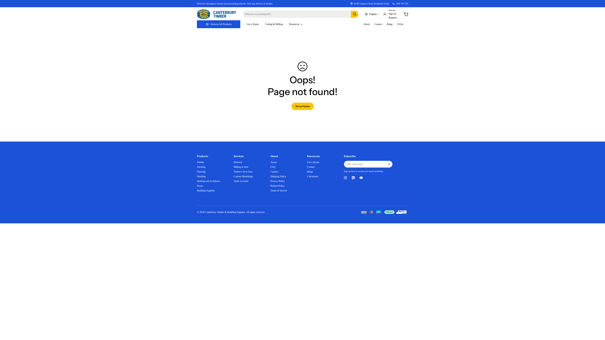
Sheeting (201, 176)
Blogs (390, 24)
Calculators (312, 176)
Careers (274, 171)
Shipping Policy (278, 176)
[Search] (354, 14)
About (366, 24)
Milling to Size (241, 167)
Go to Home (302, 106)
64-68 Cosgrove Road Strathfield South (371, 4)
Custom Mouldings (243, 176)
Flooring (201, 171)
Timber (200, 162)
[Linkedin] (353, 177)
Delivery (238, 162)
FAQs (400, 24)
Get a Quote (313, 162)
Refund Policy (277, 185)
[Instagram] (345, 177)
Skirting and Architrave (208, 181)
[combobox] (300, 14)
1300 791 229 (402, 4)
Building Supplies (206, 190)
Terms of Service (278, 190)
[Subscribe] (388, 164)
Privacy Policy (277, 181)
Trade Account (241, 181)
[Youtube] (361, 177)
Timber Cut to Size (243, 171)
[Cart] (406, 14)
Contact (378, 24)
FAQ (272, 167)
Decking (201, 167)
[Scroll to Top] (598, 322)
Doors (200, 185)
